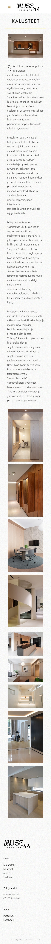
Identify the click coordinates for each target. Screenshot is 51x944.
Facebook (8, 920)
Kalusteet (8, 869)
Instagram (8, 916)
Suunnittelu (9, 865)
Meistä (6, 873)
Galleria (7, 877)
